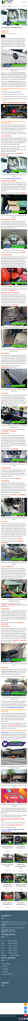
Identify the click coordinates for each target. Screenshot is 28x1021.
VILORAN (9, 6)
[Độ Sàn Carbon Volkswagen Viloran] (20, 896)
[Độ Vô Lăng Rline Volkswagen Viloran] (20, 840)
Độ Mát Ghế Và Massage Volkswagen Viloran (20, 866)
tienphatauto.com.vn (11, 932)
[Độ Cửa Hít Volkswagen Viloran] (7, 858)
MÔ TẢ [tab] (3, 36)
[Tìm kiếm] (22, 2)
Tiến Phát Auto (5, 922)
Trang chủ (4, 6)
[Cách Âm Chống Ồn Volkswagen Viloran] (7, 896)
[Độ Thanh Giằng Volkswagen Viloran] (7, 878)
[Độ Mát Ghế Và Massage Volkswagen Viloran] (20, 858)
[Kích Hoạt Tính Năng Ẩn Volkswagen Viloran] (7, 840)
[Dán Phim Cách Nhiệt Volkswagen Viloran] (20, 878)
